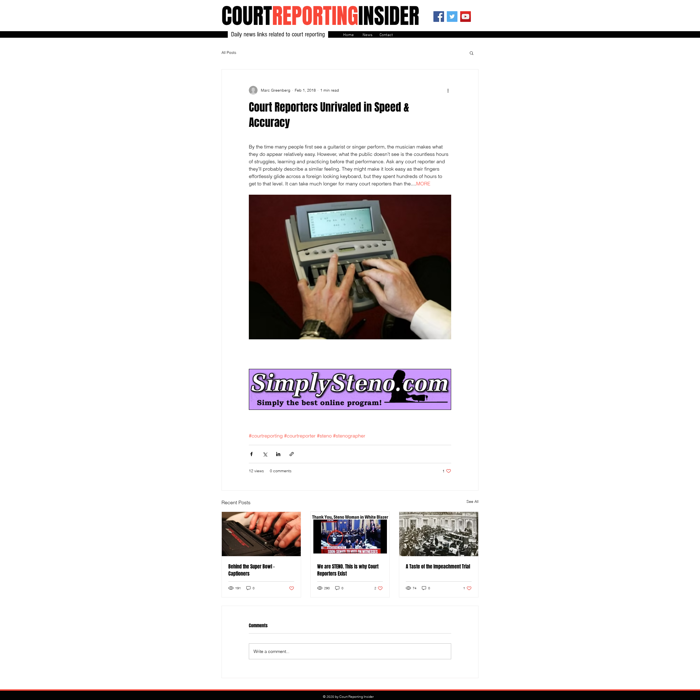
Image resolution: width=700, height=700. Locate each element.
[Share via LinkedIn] (278, 454)
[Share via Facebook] (251, 454)
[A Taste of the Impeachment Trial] (438, 534)
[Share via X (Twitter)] (264, 454)
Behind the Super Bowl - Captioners (251, 570)
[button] (471, 53)
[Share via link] (291, 454)
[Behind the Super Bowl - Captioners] (261, 534)
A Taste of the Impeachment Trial (438, 566)
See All (472, 501)
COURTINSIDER (320, 16)
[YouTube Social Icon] (465, 16)
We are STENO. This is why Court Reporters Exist (347, 570)
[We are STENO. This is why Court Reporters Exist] (350, 534)
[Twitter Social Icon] (452, 16)
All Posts (228, 52)
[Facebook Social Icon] (438, 16)
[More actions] (448, 90)
